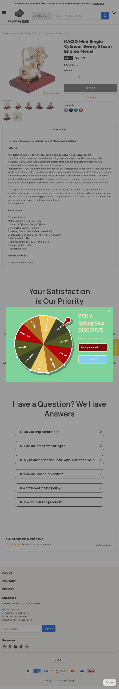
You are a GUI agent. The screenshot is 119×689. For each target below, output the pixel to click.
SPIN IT (93, 359)
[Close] (109, 311)
